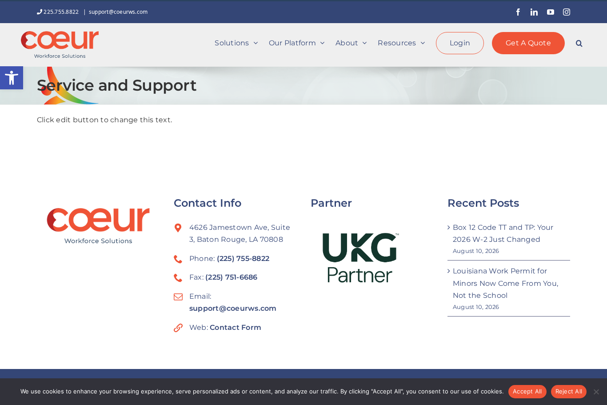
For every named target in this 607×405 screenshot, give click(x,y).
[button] (11, 77)
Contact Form (235, 327)
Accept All (527, 391)
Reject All (569, 391)
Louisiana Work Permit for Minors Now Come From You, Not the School (505, 283)
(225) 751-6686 (231, 277)
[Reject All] (595, 391)
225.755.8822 (61, 12)
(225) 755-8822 (243, 258)
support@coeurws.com (118, 12)
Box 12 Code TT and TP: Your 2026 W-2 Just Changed (503, 233)
